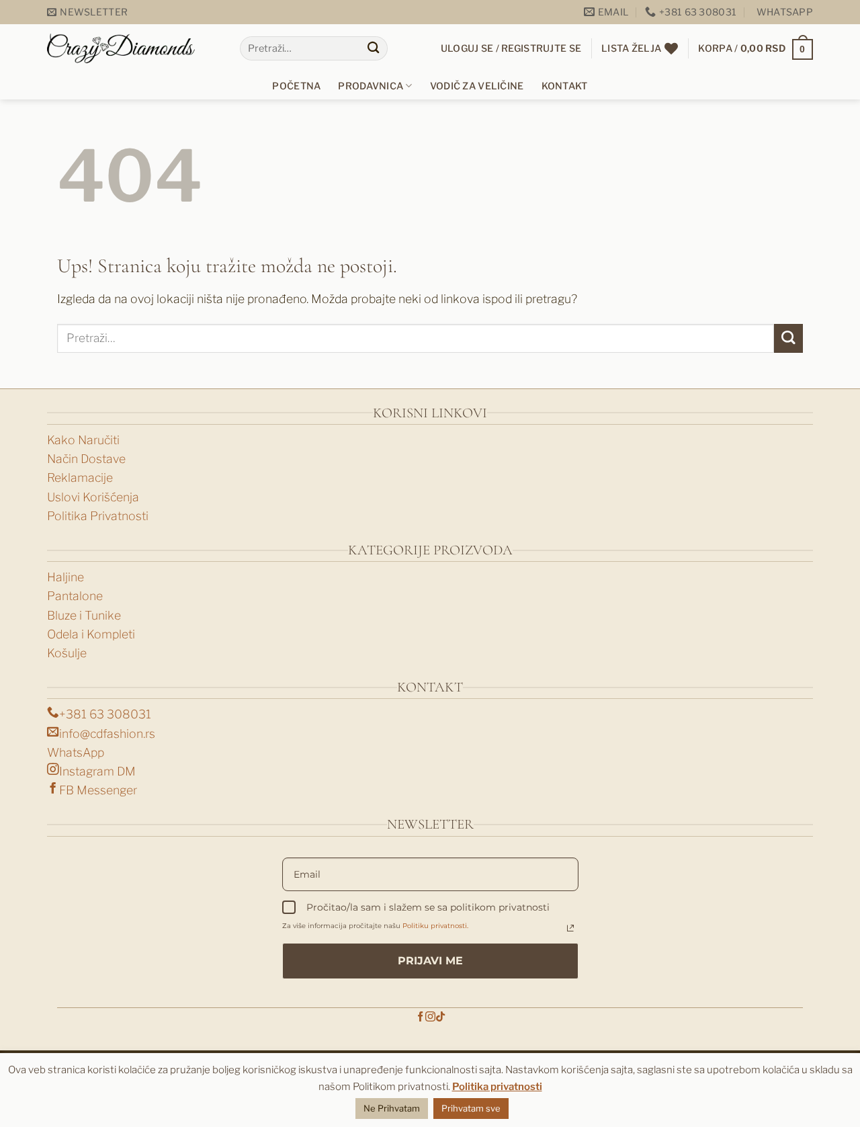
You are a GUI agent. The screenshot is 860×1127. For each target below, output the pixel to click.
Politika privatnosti (497, 1087)
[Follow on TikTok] (440, 1017)
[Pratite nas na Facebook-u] (420, 1017)
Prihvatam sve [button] (471, 1108)
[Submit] (373, 48)
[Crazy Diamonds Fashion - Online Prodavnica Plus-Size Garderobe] (121, 48)
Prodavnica (370, 85)
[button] (87, 12)
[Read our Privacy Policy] (570, 928)
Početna (296, 85)
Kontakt (565, 85)
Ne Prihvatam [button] (391, 1108)
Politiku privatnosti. (435, 925)
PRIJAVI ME (430, 960)
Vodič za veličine (477, 85)
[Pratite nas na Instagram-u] (430, 1017)
